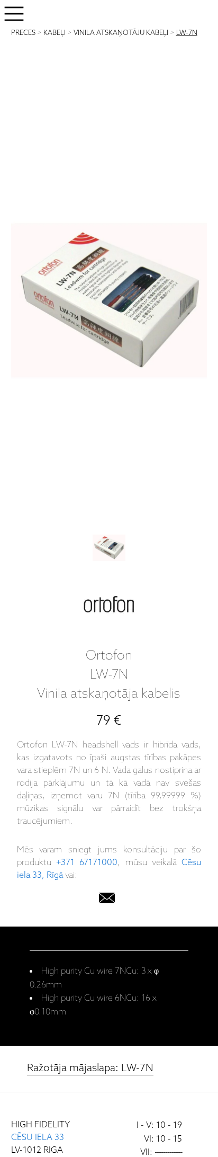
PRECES (23, 33)
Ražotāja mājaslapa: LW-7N (90, 1068)
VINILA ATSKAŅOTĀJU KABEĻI (121, 33)
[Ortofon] (109, 606)
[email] (107, 900)
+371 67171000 (86, 863)
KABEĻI (54, 33)
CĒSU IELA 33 (37, 1138)
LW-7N (186, 33)
